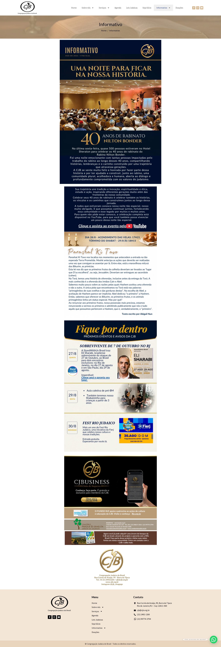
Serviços (102, 7)
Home (74, 7)
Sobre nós (86, 7)
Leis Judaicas (131, 7)
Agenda (118, 7)
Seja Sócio (147, 7)
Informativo (161, 7)
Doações (179, 7)
